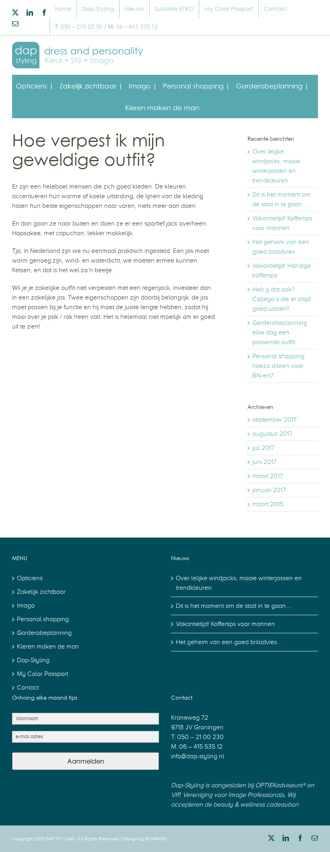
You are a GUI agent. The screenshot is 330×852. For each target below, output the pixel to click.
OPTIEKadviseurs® (280, 785)
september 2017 (274, 419)
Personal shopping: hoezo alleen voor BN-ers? (278, 366)
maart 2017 (267, 476)
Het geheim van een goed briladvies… (228, 642)
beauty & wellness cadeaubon (256, 804)
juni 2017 (264, 462)
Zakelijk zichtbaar (41, 591)
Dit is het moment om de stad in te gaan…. (234, 606)
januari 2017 (269, 490)
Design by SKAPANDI (144, 839)
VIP (175, 795)
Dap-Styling (33, 660)
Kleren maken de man (48, 646)
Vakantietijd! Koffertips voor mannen (225, 624)
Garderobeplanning (44, 632)
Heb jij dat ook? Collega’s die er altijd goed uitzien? (281, 299)
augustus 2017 (272, 433)
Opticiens (30, 578)
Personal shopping (43, 619)
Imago (26, 605)
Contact (28, 687)
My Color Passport (42, 673)
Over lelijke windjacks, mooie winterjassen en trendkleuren (239, 583)
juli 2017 (263, 448)
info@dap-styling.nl (197, 756)
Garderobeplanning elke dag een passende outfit (279, 332)
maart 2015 (267, 504)
